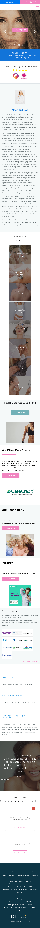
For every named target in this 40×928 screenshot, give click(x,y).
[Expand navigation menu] (37, 7)
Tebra (28, 921)
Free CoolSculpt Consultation (20, 29)
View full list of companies (31, 661)
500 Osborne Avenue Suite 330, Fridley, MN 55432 (20, 843)
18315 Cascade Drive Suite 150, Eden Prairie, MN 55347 (20, 818)
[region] (20, 764)
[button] (11, 45)
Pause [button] (5, 779)
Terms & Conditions (8, 875)
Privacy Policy (29, 871)
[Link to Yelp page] (33, 808)
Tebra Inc (19, 871)
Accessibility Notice (23, 875)
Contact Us (34, 875)
